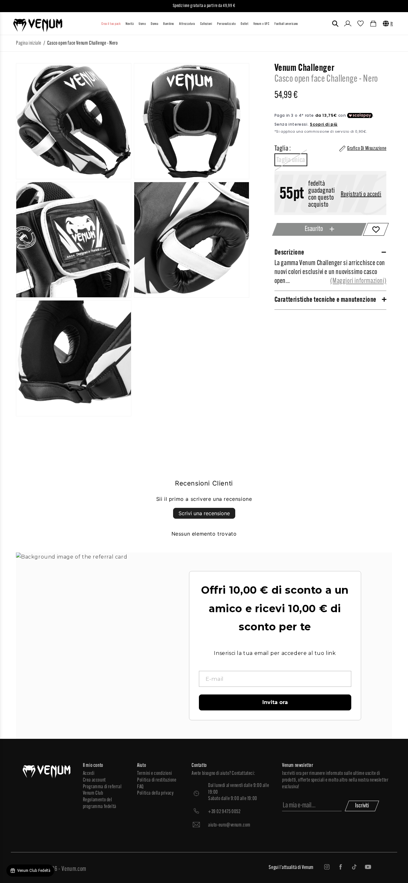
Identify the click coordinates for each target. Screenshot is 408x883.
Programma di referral (102, 787)
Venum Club (93, 793)
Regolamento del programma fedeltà (99, 803)
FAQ (140, 787)
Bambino (168, 24)
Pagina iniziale (28, 43)
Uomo (142, 24)
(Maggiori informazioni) (358, 281)
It (391, 24)
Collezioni (206, 24)
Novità (130, 24)
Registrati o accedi (361, 194)
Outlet (244, 24)
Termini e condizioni (154, 773)
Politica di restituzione (156, 780)
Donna (154, 24)
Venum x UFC (261, 24)
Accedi (89, 773)
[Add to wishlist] (376, 229)
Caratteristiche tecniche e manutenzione (325, 300)
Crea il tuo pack (111, 24)
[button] (335, 24)
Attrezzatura (187, 24)
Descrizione (289, 252)
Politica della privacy (155, 793)
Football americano (286, 24)
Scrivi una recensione (204, 513)
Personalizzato (226, 24)
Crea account (94, 780)
